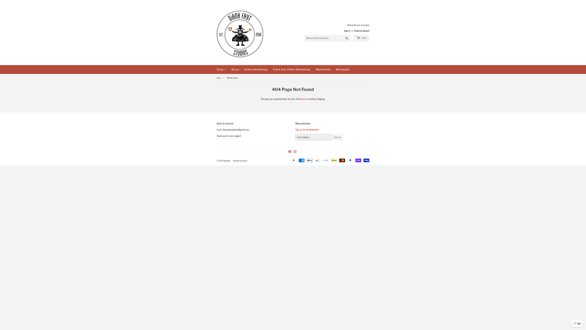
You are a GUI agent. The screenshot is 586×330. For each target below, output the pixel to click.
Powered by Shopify (240, 160)
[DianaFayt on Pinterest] (289, 152)
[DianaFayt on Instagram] (295, 152)
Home (219, 77)
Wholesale (342, 69)
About (235, 69)
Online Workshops (256, 69)
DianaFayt (226, 160)
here (303, 99)
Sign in (347, 30)
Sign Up (337, 137)
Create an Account (361, 30)
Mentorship (323, 69)
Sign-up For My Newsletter (307, 129)
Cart (363, 38)
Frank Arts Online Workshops (292, 69)
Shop (220, 69)
